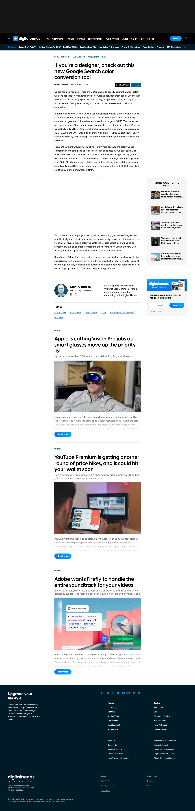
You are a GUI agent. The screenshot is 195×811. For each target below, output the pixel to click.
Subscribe (177, 305)
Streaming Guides (162, 716)
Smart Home (113, 720)
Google (103, 312)
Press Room (151, 781)
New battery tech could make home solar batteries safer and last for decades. (171, 195)
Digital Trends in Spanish (164, 754)
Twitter (112, 693)
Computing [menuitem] (57, 38)
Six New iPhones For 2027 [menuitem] (50, 47)
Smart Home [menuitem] (137, 38)
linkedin (71, 294)
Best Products (160, 720)
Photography (75, 312)
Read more (63, 434)
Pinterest (128, 693)
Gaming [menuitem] (81, 38)
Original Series (160, 729)
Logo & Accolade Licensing (118, 758)
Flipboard (139, 693)
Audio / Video (113, 716)
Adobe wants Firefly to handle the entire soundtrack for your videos (171, 257)
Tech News (58, 317)
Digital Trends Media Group (22, 801)
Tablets (157, 703)
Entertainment (114, 725)
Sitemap (150, 786)
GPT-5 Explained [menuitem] (174, 47)
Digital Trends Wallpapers (164, 749)
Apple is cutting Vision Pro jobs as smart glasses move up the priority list (172, 211)
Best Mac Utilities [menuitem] (70, 47)
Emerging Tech (60, 312)
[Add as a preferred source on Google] (122, 85)
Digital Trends (22, 42)
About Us (111, 740)
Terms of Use (105, 791)
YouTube (118, 693)
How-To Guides (160, 725)
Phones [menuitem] (70, 38)
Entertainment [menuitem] (95, 38)
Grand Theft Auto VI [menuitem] (27, 47)
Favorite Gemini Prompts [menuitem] (153, 47)
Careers (103, 776)
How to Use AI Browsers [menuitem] (109, 47)
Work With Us (105, 781)
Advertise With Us (115, 749)
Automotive (113, 729)
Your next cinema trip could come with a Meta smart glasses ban (171, 242)
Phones (111, 703)
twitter (76, 294)
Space (157, 712)
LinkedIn (134, 693)
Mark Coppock (62, 85)
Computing (112, 707)
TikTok (123, 693)
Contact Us (112, 745)
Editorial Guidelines (115, 754)
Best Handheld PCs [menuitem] (88, 47)
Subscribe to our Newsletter (165, 740)
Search (186, 38)
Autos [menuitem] (125, 38)
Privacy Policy (156, 311)
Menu (9, 38)
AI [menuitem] (48, 38)
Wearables (158, 707)
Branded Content (161, 745)
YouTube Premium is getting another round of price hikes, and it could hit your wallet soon (172, 227)
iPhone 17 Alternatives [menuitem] (131, 47)
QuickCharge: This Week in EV (122, 312)
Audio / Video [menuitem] (112, 38)
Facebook (102, 693)
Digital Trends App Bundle (164, 758)
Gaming (111, 712)
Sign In (176, 38)
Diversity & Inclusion (108, 786)
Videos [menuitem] (150, 38)
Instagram (107, 693)
